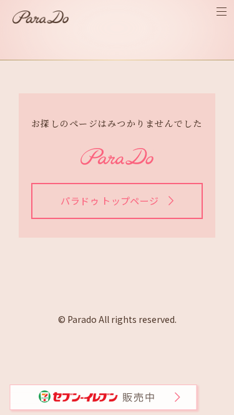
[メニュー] (222, 11)
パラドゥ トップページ (109, 200)
